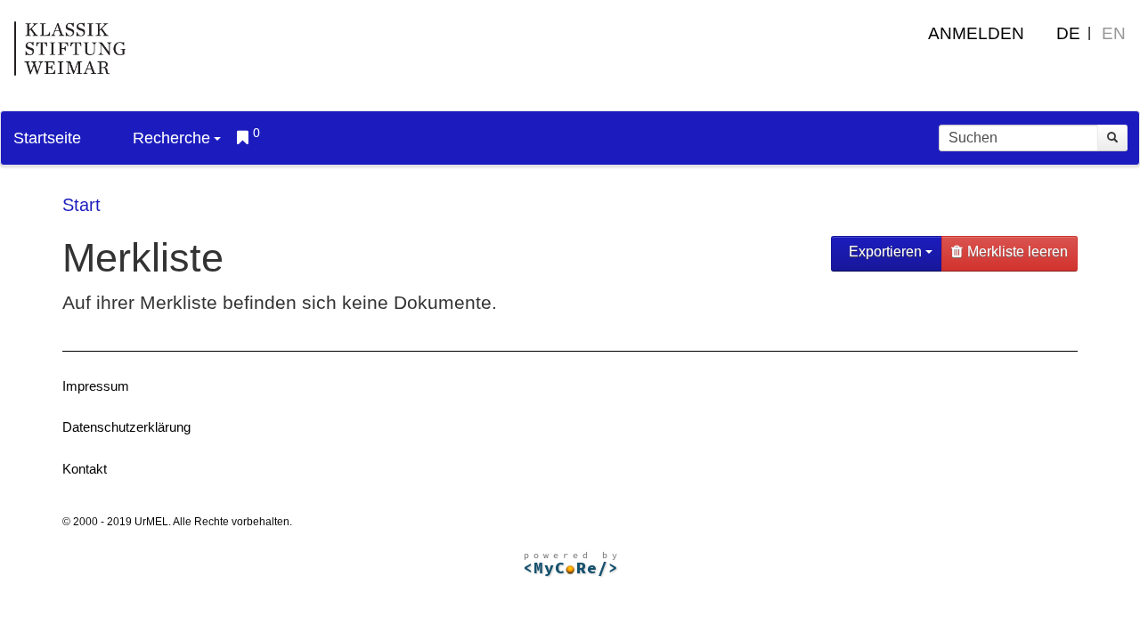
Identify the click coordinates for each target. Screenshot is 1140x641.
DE (1068, 33)
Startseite (47, 138)
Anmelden (976, 33)
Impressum (95, 386)
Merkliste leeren (1017, 251)
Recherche (171, 138)
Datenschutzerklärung (126, 426)
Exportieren (885, 251)
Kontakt (84, 468)
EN (1114, 33)
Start (81, 205)
